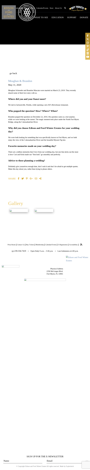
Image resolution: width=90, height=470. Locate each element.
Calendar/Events (42, 8)
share (12, 178)
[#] (87, 35)
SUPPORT (71, 17)
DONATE (84, 17)
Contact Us (20, 245)
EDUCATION (58, 17)
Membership (40, 245)
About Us (58, 8)
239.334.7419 (20, 251)
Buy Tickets (30, 245)
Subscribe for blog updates (58, 74)
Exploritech (70, 466)
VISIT (28, 17)
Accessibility (73, 245)
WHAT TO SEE (41, 17)
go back (13, 73)
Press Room (11, 245)
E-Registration (63, 245)
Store (51, 8)
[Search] (80, 60)
